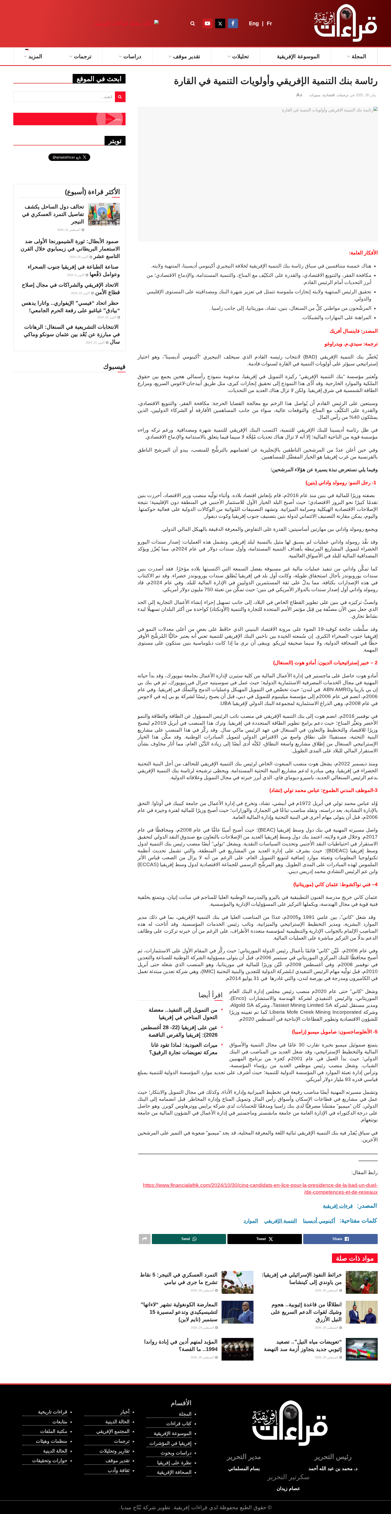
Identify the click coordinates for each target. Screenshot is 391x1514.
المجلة (359, 56)
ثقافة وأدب (119, 1470)
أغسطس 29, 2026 (203, 1290)
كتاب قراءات (179, 1423)
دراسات (132, 56)
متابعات (59, 1421)
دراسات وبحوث (176, 1452)
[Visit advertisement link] (126, 23)
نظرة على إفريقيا (174, 1462)
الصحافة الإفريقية (174, 1472)
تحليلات (240, 56)
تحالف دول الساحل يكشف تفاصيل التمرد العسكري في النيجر (53, 214)
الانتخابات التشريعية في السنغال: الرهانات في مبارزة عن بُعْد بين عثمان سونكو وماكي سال (72, 334)
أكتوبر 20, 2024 (79, 256)
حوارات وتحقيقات (49, 1460)
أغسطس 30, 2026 (327, 1290)
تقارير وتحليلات (114, 1451)
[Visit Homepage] (344, 23)
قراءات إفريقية (190, 1507)
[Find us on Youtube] (207, 23)
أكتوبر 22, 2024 (81, 293)
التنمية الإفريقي (280, 1221)
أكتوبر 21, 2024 (95, 342)
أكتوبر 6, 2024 (76, 275)
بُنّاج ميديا (131, 1507)
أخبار (125, 1412)
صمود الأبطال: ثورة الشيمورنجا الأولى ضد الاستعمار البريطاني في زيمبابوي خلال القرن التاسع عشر (70, 248)
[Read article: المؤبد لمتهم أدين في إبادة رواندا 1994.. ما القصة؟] (237, 1349)
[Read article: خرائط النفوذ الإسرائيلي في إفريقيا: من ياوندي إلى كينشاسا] (362, 1282)
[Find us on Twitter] (220, 23)
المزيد (35, 56)
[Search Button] (192, 23)
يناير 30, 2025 (366, 95)
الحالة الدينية (55, 1451)
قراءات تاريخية (52, 1412)
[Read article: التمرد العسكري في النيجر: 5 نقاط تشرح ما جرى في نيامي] (237, 1282)
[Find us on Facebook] (233, 23)
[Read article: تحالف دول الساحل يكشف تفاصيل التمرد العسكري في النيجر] (104, 214)
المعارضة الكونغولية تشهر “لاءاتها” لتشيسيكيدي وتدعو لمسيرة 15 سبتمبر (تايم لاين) (179, 1312)
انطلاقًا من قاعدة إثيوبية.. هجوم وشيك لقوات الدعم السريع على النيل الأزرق (306, 1312)
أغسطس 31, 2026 (69, 229)
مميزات (315, 95)
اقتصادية (329, 95)
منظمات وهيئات (51, 1441)
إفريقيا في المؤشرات (170, 1443)
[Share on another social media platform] (145, 1239)
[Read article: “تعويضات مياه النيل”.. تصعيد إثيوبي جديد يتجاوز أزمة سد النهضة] (362, 1349)
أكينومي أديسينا (319, 1221)
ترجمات (82, 56)
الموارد (251, 1221)
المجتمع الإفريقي (113, 1431)
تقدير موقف (186, 56)
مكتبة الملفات (53, 1431)
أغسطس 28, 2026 (203, 1357)
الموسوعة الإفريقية (298, 56)
